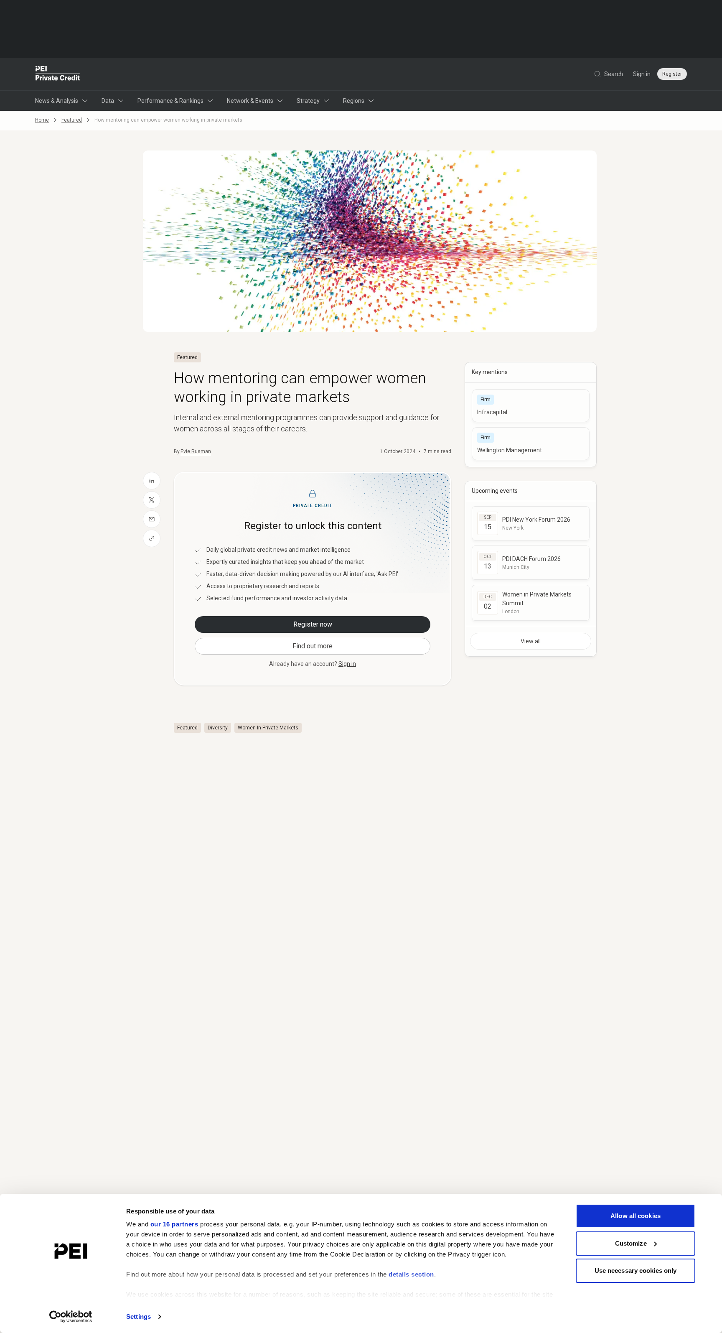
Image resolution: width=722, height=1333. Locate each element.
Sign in (642, 74)
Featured (71, 120)
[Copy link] (151, 538)
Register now (312, 624)
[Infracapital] (530, 406)
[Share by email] (151, 519)
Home (42, 120)
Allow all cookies (635, 1215)
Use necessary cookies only (636, 1270)
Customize (631, 1243)
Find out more (312, 646)
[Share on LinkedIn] (151, 480)
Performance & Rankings (170, 100)
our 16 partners (174, 1224)
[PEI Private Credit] (58, 74)
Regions (353, 100)
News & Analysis (56, 100)
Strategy (308, 100)
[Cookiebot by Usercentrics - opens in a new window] (70, 1316)
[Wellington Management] (530, 444)
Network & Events (250, 100)
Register (672, 74)
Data (108, 100)
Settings (138, 1316)
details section (411, 1274)
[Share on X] (151, 500)
